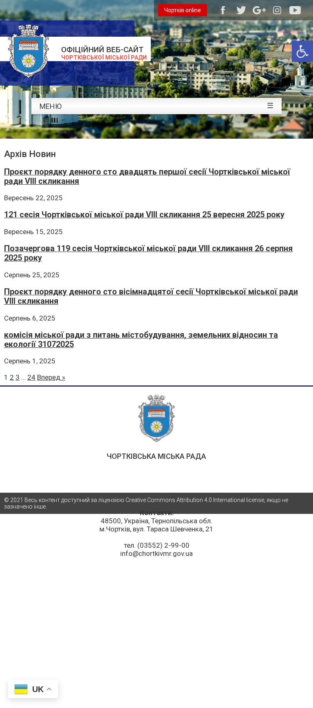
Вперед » (51, 377)
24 (31, 377)
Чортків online (182, 10)
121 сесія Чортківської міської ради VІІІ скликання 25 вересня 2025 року (144, 214)
